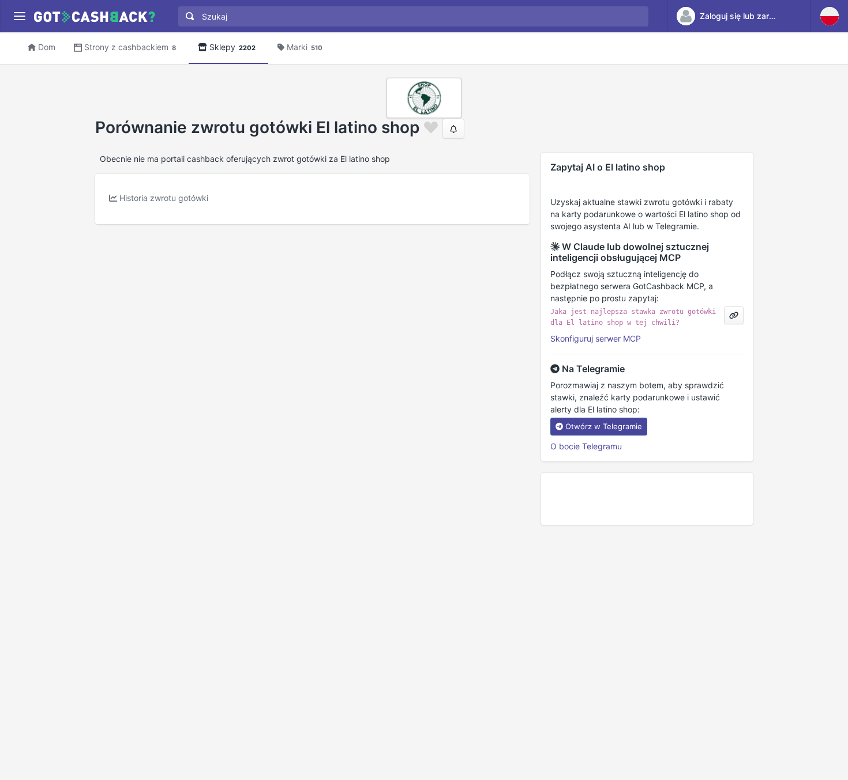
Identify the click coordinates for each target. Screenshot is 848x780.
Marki (304, 47)
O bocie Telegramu (586, 446)
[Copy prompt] (734, 315)
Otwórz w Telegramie (603, 426)
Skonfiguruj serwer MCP (595, 338)
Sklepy (232, 47)
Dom (46, 47)
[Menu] (19, 16)
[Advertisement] (647, 499)
